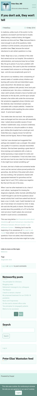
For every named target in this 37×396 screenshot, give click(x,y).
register (10, 266)
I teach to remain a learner (12, 293)
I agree (18, 393)
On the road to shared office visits (14, 303)
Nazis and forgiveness (10, 301)
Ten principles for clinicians (12, 282)
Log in (4, 266)
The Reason (7, 290)
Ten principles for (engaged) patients (15, 306)
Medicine (4, 252)
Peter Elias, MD (16, 4)
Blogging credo (8, 284)
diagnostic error (6, 260)
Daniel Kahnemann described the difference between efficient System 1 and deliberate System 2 (17, 224)
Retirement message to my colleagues (16, 287)
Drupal (11, 376)
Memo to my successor (11, 309)
